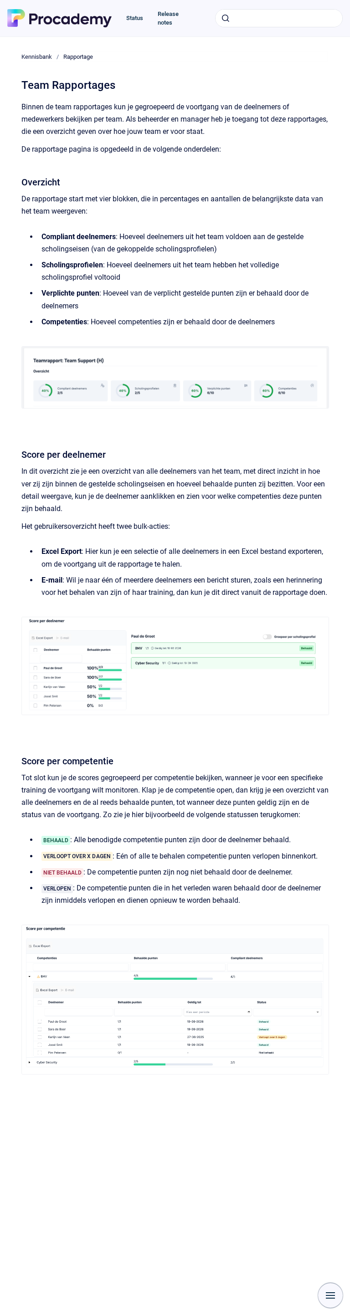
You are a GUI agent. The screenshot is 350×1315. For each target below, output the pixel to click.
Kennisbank (36, 56)
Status (134, 18)
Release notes (168, 18)
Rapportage (78, 56)
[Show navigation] (330, 1295)
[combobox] (279, 18)
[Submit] (225, 18)
